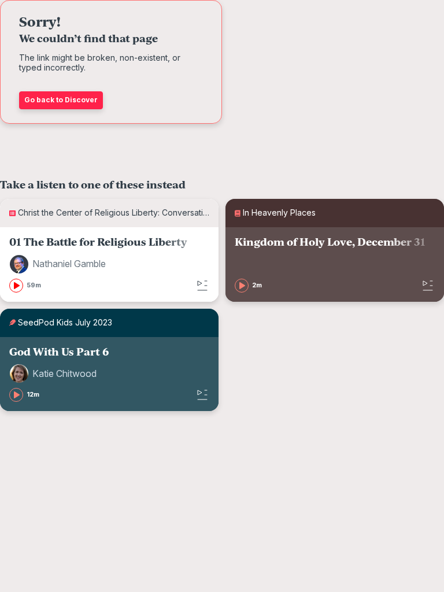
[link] (109, 264)
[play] (16, 286)
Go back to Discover (61, 99)
